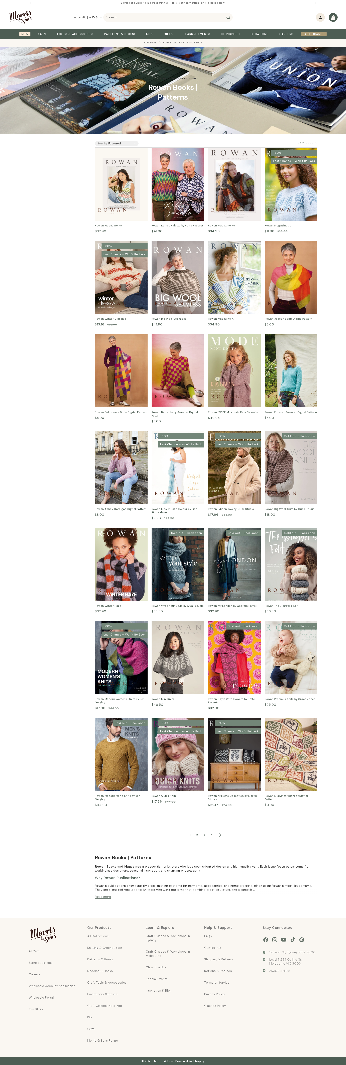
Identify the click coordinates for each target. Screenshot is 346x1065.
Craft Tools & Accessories (107, 983)
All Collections (98, 936)
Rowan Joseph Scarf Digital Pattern (286, 247)
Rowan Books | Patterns (179, 78)
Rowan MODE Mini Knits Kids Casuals (230, 340)
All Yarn (34, 951)
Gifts (91, 1029)
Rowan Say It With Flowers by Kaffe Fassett (231, 627)
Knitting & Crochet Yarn (104, 948)
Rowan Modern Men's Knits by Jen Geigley (118, 724)
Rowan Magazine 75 (280, 150)
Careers (35, 974)
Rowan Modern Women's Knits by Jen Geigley (121, 627)
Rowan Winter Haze (110, 530)
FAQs (208, 936)
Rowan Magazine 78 (223, 150)
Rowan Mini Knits (165, 624)
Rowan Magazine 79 (110, 150)
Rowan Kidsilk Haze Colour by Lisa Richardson (174, 437)
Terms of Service (217, 983)
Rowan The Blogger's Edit (284, 530)
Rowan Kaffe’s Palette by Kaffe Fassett (175, 153)
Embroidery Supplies (102, 994)
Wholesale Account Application (52, 986)
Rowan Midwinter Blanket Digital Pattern (290, 724)
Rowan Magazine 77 (223, 244)
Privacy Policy (214, 994)
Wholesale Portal (41, 998)
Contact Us (212, 948)
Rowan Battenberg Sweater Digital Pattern (173, 340)
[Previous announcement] (30, 3)
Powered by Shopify (190, 1061)
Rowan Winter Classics (113, 244)
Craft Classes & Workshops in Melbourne (168, 954)
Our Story (36, 1009)
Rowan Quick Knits (166, 721)
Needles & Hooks (100, 971)
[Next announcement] (315, 3)
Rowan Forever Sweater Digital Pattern (289, 340)
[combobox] (168, 17)
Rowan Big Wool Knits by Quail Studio (288, 437)
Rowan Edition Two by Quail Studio (230, 437)
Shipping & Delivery (218, 959)
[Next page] (220, 835)
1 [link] (190, 835)
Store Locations (41, 963)
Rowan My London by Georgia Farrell (231, 533)
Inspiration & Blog (159, 991)
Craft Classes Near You (104, 1006)
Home (152, 78)
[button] (333, 17)
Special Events (157, 979)
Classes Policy (215, 1006)
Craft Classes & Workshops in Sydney (168, 938)
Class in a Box (156, 967)
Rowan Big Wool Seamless (172, 244)
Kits (90, 1017)
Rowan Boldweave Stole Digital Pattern (119, 340)
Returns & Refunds (218, 971)
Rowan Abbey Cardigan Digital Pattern (119, 437)
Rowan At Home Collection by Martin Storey (231, 724)
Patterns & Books (100, 959)
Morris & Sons (164, 1061)
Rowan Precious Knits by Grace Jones (289, 627)
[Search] (228, 17)
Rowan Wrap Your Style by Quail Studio (177, 533)
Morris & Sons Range (102, 1041)
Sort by (102, 143)
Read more (103, 897)
